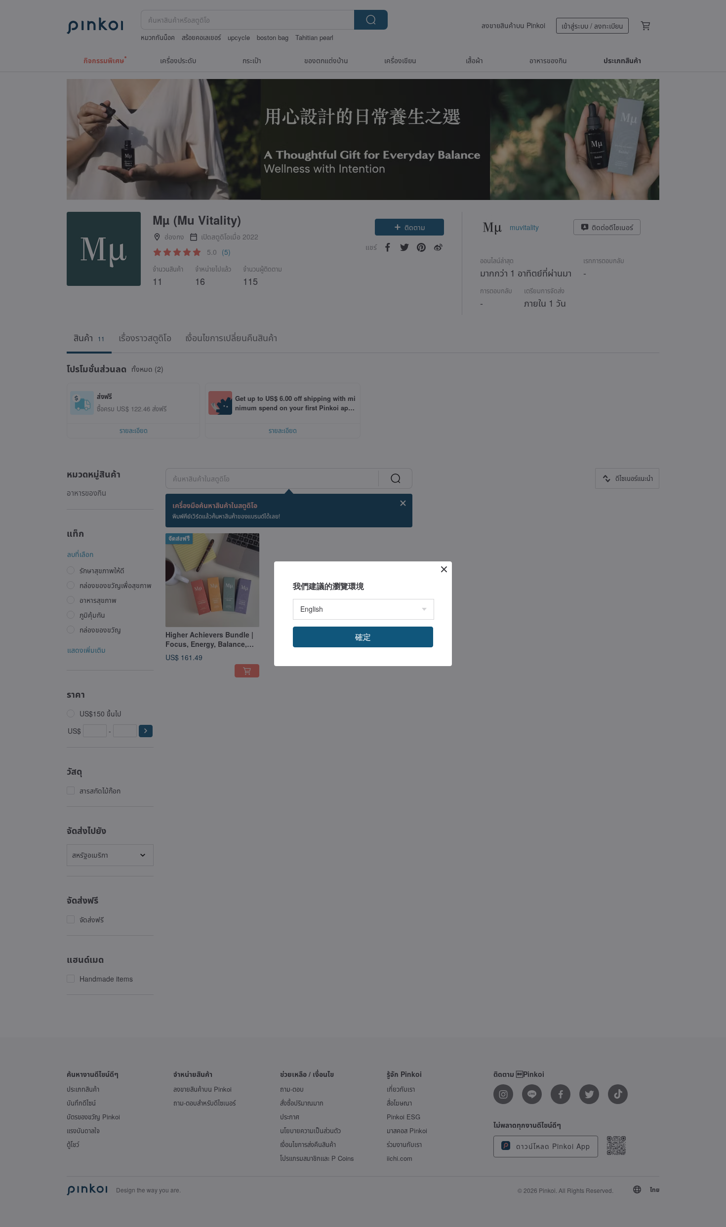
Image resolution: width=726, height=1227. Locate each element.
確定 (363, 636)
